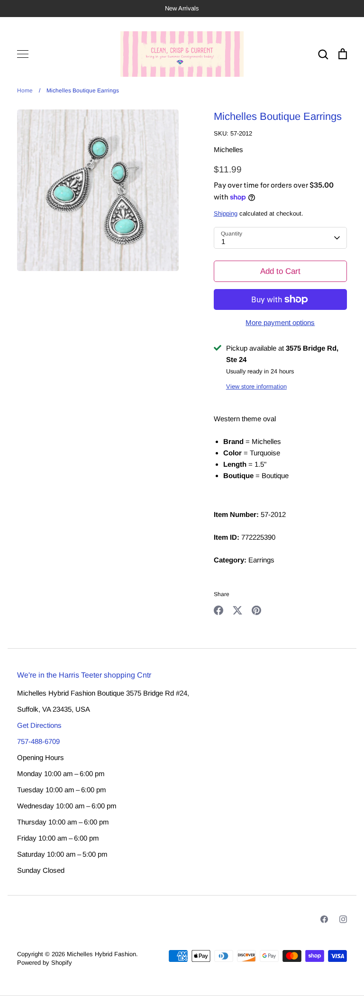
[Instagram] (343, 919)
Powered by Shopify (44, 962)
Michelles (228, 149)
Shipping (225, 213)
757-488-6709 (38, 741)
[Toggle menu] (22, 54)
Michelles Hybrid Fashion (101, 954)
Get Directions (39, 725)
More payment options (280, 322)
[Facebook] (324, 919)
